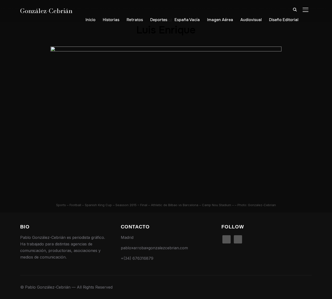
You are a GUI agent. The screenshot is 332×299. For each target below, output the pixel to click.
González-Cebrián (46, 11)
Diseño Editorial (283, 19)
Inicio (91, 19)
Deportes (158, 19)
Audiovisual (251, 19)
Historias (111, 19)
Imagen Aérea (220, 19)
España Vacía (187, 19)
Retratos (135, 19)
